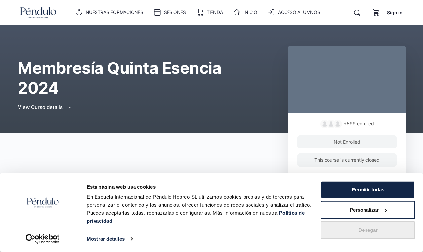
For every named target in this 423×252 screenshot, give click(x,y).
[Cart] (376, 12)
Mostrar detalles (106, 239)
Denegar (368, 230)
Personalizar (364, 210)
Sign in (395, 12)
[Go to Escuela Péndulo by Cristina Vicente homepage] (38, 12)
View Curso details (41, 107)
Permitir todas (368, 189)
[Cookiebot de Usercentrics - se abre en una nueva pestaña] (43, 239)
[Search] (357, 13)
